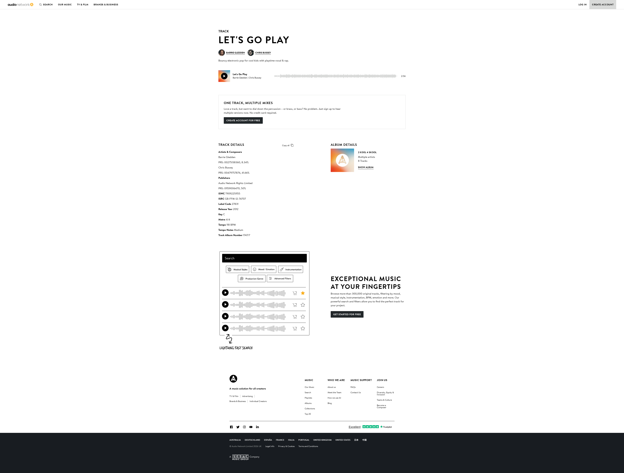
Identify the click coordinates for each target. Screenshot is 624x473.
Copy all (285, 145)
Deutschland (252, 439)
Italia (291, 439)
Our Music (65, 4)
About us (332, 387)
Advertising (247, 396)
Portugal (303, 439)
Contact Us (356, 392)
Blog (330, 403)
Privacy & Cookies (286, 446)
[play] (224, 76)
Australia (235, 439)
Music (309, 380)
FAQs (353, 387)
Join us (382, 380)
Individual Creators (258, 401)
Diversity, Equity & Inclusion (385, 393)
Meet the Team (334, 392)
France (280, 439)
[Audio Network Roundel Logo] (233, 379)
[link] (20, 4)
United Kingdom (322, 439)
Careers (380, 387)
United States (342, 439)
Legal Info (269, 446)
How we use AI (334, 397)
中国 (364, 439)
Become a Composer (381, 406)
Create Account (603, 4)
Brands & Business (106, 4)
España (268, 439)
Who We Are (336, 380)
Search (48, 4)
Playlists (308, 397)
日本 (356, 439)
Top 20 (308, 413)
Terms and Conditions (308, 446)
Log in (582, 4)
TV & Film (82, 4)
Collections (310, 408)
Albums (308, 403)
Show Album (366, 167)
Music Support (361, 380)
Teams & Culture (384, 399)
